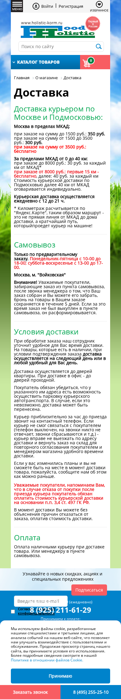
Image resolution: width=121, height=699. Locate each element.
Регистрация (71, 6)
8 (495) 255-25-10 (91, 692)
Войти (47, 6)
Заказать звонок (30, 692)
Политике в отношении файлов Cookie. (47, 660)
